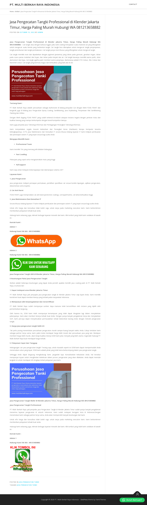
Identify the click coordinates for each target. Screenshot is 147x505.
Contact (133, 4)
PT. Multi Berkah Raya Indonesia (35, 4)
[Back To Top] (137, 494)
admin (40, 32)
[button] (132, 500)
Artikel (17, 11)
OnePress (84, 499)
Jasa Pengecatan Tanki (29, 482)
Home (12, 11)
